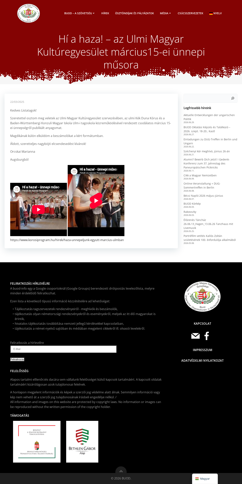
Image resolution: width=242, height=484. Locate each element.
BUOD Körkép (192, 203)
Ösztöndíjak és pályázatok (134, 13)
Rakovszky (190, 212)
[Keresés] (232, 98)
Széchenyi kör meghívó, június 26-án (207, 151)
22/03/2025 (17, 102)
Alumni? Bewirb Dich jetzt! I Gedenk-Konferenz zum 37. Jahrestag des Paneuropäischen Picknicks (207, 163)
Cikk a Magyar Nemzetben (200, 175)
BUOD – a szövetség (78, 13)
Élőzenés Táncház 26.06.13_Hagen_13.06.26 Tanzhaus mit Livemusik (208, 224)
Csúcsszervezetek (190, 13)
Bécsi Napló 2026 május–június (203, 195)
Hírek (105, 13)
